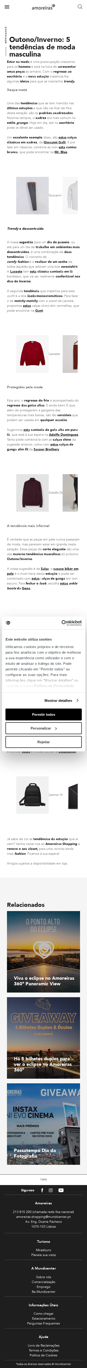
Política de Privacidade (54, 686)
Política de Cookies (43, 1355)
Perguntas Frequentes (43, 1323)
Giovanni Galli (55, 142)
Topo (43, 1179)
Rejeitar (43, 742)
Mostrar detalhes (58, 700)
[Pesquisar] (80, 7)
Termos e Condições (43, 1350)
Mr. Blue (61, 152)
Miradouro (43, 1250)
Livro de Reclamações (43, 1345)
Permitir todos (43, 714)
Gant (39, 310)
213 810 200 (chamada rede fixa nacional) (43, 1212)
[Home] (43, 7)
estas (62, 137)
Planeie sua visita (43, 1255)
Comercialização (43, 1282)
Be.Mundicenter (43, 1292)
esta (62, 147)
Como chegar (44, 1313)
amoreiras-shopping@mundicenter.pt (43, 1217)
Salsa (45, 569)
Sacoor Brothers (46, 449)
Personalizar (41, 728)
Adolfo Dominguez (63, 434)
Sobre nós (43, 1277)
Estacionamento (43, 1318)
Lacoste (16, 271)
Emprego (43, 1287)
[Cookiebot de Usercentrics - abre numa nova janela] (62, 623)
